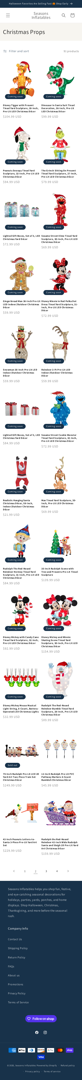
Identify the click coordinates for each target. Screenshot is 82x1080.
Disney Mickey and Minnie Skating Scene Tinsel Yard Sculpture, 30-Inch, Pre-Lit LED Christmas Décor (59, 642)
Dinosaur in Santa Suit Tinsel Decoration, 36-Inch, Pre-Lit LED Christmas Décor (58, 108)
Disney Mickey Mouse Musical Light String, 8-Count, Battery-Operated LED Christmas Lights (21, 708)
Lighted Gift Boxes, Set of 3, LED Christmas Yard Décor (21, 237)
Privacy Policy (16, 993)
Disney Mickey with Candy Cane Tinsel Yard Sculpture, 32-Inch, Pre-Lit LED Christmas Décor (21, 640)
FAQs (11, 966)
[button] (8, 15)
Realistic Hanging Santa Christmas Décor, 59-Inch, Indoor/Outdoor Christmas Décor (18, 505)
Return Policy (16, 957)
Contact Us (15, 939)
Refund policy (68, 1065)
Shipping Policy (18, 948)
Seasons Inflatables (25, 1065)
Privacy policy (32, 1071)
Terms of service (52, 1071)
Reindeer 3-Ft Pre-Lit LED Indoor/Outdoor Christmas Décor (56, 372)
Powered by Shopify (47, 1065)
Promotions (15, 984)
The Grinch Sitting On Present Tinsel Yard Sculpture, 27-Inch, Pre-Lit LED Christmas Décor (59, 173)
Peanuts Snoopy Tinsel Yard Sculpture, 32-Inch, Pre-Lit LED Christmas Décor (21, 173)
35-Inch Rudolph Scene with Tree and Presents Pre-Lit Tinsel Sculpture (59, 571)
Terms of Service (18, 1002)
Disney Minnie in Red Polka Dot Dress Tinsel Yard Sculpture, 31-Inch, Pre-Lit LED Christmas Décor (59, 306)
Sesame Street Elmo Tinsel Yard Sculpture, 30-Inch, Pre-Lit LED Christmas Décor (59, 238)
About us (14, 975)
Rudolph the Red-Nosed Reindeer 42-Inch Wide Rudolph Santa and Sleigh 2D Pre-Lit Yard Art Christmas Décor (59, 844)
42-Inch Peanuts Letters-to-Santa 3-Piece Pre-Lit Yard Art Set (20, 842)
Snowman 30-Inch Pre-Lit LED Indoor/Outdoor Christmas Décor (20, 372)
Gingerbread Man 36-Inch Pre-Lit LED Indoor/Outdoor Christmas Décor (22, 304)
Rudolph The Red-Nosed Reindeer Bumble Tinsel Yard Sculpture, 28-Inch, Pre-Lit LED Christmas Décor (59, 710)
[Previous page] (14, 871)
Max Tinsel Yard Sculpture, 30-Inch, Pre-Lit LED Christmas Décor (58, 503)
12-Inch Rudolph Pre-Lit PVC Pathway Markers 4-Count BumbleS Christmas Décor (57, 777)
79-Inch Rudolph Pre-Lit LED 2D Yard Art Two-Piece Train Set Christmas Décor (21, 777)
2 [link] (35, 871)
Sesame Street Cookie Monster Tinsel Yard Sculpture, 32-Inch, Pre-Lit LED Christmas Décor (59, 438)
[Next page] (67, 871)
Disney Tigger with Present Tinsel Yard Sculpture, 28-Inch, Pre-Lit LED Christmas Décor (21, 108)
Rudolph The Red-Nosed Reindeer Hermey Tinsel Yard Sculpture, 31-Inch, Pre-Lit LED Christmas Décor (21, 573)
